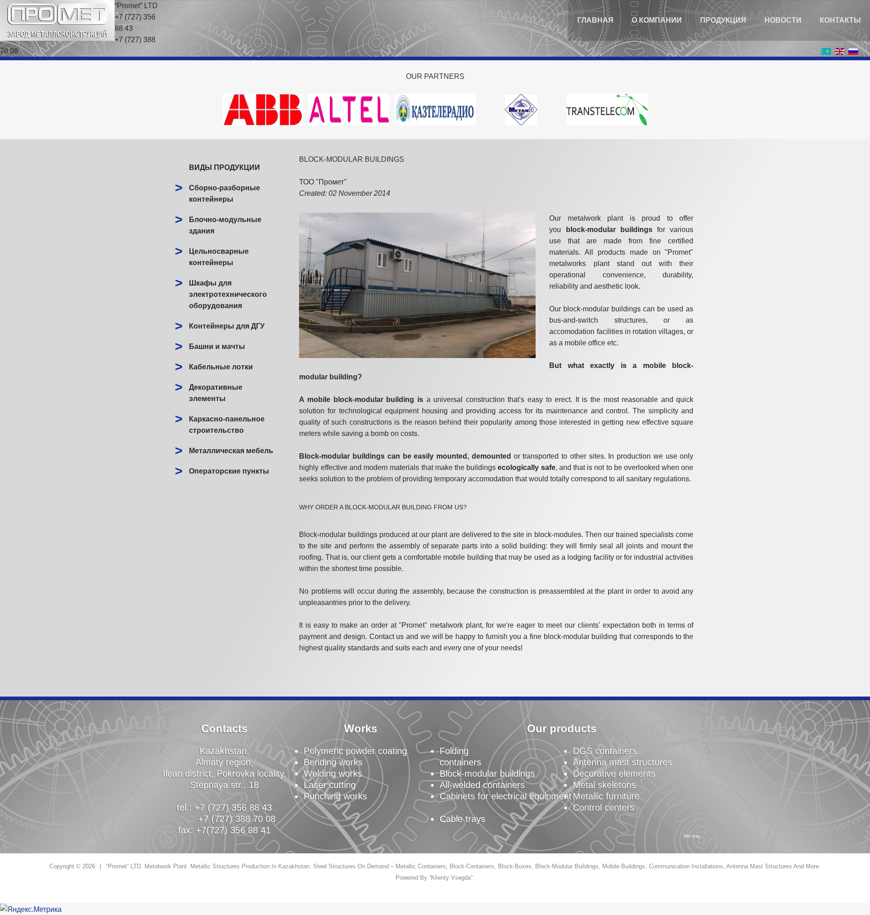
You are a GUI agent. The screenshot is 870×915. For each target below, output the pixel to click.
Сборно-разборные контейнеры (224, 193)
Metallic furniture (606, 796)
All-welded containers (482, 785)
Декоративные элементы (215, 392)
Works (360, 728)
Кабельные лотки (221, 367)
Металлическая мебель (231, 451)
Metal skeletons (604, 785)
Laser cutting (330, 785)
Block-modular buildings (487, 774)
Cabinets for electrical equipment (505, 796)
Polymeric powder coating (355, 751)
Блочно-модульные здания (225, 225)
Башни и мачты (217, 346)
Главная (595, 20)
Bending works (333, 762)
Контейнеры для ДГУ (227, 326)
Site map (691, 836)
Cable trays (462, 819)
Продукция (723, 20)
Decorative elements (614, 774)
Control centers (603, 808)
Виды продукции (224, 167)
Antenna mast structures (622, 762)
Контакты (840, 20)
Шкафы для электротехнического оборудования (228, 294)
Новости (783, 20)
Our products (561, 728)
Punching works (335, 796)
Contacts (224, 728)
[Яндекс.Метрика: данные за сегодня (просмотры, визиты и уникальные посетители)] (31, 909)
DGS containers (605, 751)
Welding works (333, 774)
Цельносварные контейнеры (219, 256)
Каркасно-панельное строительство (227, 424)
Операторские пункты (229, 471)
